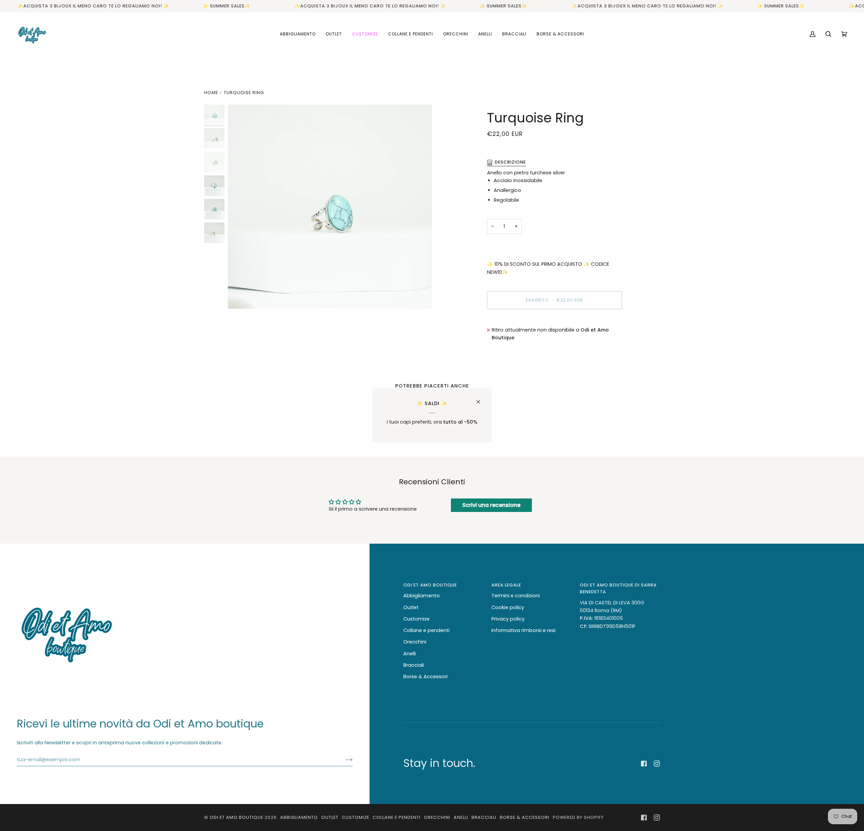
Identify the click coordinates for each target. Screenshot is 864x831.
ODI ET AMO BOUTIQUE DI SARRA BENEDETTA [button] (618, 588)
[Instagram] (657, 764)
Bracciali (413, 665)
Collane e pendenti (426, 630)
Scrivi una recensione (491, 505)
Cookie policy (507, 607)
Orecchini (414, 641)
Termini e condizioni (515, 595)
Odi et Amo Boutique (236, 817)
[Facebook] (644, 764)
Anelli (409, 653)
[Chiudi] (481, 399)
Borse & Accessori (425, 676)
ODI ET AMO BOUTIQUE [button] (430, 585)
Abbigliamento (421, 595)
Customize (416, 618)
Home (211, 92)
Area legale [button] (506, 585)
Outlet (410, 607)
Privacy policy (507, 618)
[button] (298, 34)
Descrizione (510, 162)
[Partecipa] (344, 759)
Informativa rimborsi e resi (523, 630)
